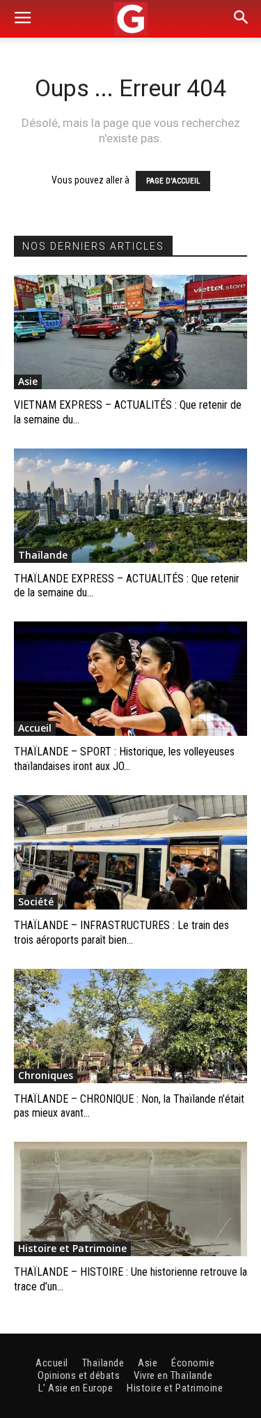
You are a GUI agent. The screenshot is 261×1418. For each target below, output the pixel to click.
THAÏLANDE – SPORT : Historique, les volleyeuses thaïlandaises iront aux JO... (124, 759)
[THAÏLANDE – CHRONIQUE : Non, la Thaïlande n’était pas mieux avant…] (130, 1026)
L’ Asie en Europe (75, 1388)
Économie (192, 1363)
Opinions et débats (79, 1375)
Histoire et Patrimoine (72, 1248)
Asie (28, 381)
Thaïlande (43, 554)
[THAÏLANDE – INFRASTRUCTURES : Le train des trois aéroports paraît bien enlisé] (130, 852)
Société (36, 901)
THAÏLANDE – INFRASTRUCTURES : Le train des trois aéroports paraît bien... (121, 932)
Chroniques (45, 1075)
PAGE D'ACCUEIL (173, 181)
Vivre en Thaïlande (173, 1375)
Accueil (35, 727)
